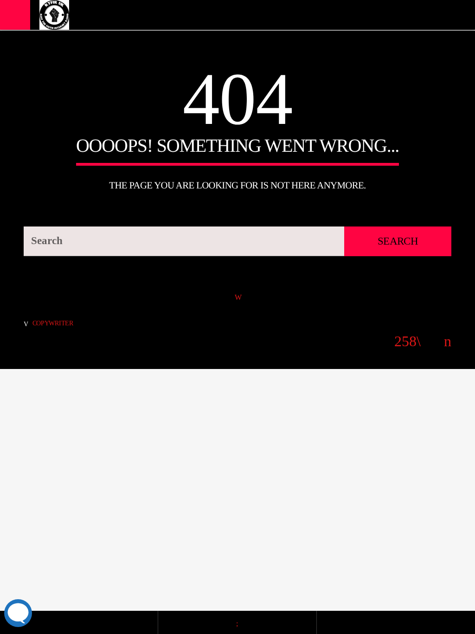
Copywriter (52, 323)
